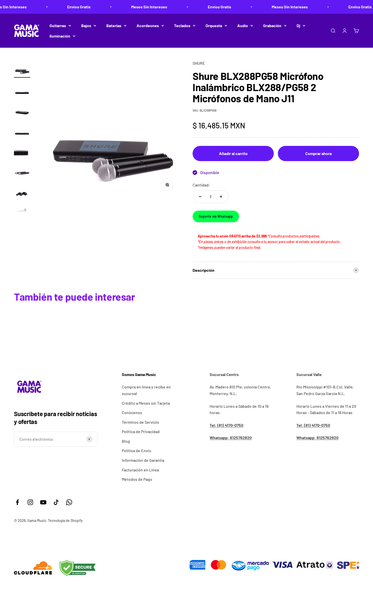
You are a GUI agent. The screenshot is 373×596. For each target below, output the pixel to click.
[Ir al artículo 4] (22, 130)
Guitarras (57, 25)
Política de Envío (136, 450)
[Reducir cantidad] (200, 197)
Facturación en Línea (140, 469)
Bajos (86, 25)
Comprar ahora (318, 153)
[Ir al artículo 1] (22, 69)
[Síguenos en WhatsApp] (69, 502)
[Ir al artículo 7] (22, 190)
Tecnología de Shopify (65, 520)
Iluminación (59, 35)
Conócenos (132, 412)
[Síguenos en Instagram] (30, 502)
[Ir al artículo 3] (22, 109)
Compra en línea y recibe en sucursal (146, 390)
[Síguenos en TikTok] (56, 502)
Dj (298, 25)
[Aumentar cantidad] (221, 197)
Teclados (182, 25)
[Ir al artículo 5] (22, 150)
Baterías (113, 25)
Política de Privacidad (141, 431)
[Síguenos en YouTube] (43, 502)
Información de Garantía (143, 460)
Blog (126, 441)
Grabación (272, 25)
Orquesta (214, 25)
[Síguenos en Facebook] (17, 502)
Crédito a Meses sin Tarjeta (146, 403)
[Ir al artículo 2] (22, 89)
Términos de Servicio (140, 422)
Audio (242, 25)
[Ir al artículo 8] (22, 211)
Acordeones (148, 25)
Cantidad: (201, 184)
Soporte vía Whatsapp (216, 216)
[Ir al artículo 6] (22, 170)
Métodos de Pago (137, 479)
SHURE (199, 63)
